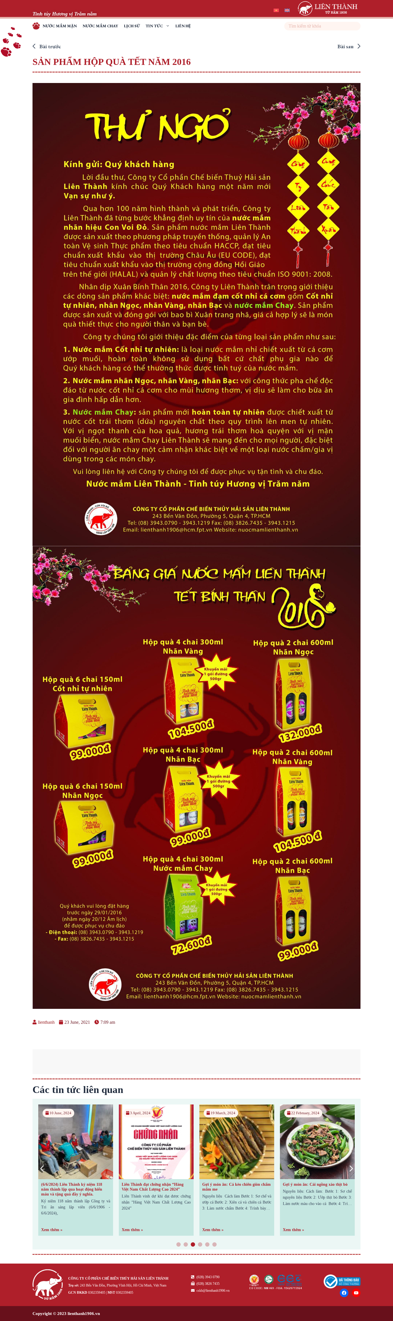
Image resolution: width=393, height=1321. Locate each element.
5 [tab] (207, 1245)
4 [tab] (200, 1245)
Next (351, 1168)
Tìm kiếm (355, 26)
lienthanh (46, 1022)
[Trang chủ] (49, 1285)
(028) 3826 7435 (208, 1284)
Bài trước (49, 46)
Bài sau (346, 46)
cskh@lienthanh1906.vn (213, 1291)
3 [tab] (193, 1245)
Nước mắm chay (100, 25)
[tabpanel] (75, 1170)
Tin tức (154, 25)
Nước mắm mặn (60, 25)
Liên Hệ (183, 25)
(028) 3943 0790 (208, 1277)
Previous (41, 1168)
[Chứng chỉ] (275, 1288)
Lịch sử (132, 25)
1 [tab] (178, 1245)
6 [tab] (214, 1245)
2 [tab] (185, 1245)
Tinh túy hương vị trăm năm (37, 27)
